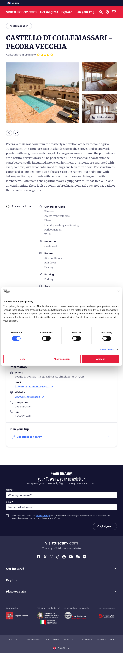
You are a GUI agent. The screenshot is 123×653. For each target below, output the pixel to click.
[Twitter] (45, 557)
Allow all (100, 359)
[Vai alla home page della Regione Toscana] (17, 615)
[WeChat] (78, 557)
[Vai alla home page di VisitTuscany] (21, 12)
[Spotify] (84, 557)
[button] (61, 568)
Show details (107, 349)
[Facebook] (38, 557)
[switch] (46, 338)
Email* (9, 502)
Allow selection (62, 359)
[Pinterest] (64, 557)
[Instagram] (51, 557)
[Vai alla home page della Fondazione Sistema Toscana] (75, 615)
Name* (9, 490)
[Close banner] (118, 291)
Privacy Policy (43, 515)
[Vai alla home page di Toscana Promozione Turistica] (106, 616)
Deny (22, 359)
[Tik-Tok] (57, 557)
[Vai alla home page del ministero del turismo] (48, 622)
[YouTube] (71, 557)
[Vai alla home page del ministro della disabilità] (48, 615)
